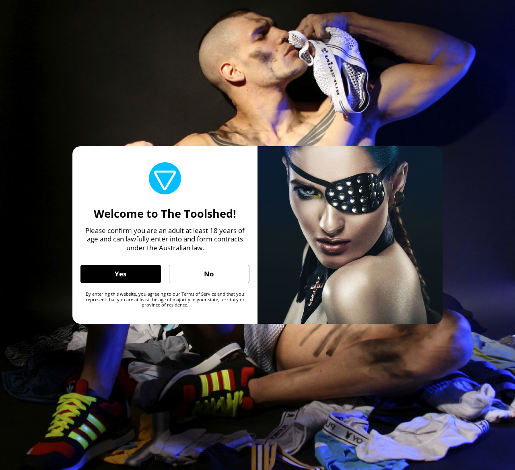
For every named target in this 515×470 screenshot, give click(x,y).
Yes (120, 273)
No (209, 273)
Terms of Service (198, 294)
